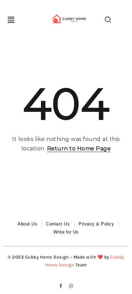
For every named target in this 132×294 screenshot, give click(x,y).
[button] (11, 20)
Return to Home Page (79, 148)
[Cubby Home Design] (69, 19)
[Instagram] (71, 286)
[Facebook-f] (61, 286)
